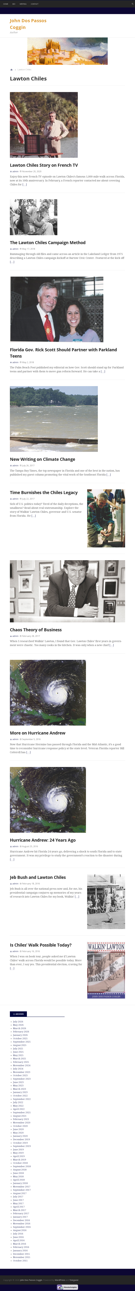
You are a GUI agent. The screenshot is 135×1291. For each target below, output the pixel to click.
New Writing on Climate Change (42, 459)
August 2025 (19, 1045)
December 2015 (21, 1254)
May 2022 (18, 1105)
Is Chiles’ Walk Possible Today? (41, 945)
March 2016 (19, 1243)
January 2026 (20, 1035)
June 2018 (18, 1173)
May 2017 (18, 1203)
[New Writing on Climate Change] (54, 454)
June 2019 (18, 1149)
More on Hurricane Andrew (37, 733)
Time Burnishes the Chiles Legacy (44, 492)
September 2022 (22, 1099)
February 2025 (21, 1062)
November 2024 (21, 1065)
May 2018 (18, 1176)
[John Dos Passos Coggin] (11, 69)
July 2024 (18, 1068)
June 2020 (18, 1129)
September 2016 (22, 1227)
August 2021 (19, 1116)
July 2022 (18, 1102)
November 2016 (21, 1223)
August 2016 (19, 1230)
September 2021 (22, 1112)
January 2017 (20, 1217)
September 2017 (22, 1190)
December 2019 (21, 1139)
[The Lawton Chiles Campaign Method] (33, 237)
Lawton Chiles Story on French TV (44, 165)
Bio (14, 4)
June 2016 (18, 1237)
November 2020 (21, 1122)
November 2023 (21, 1072)
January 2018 (20, 1183)
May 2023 (18, 1085)
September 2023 (22, 1078)
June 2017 (18, 1200)
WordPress (60, 1280)
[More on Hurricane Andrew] (48, 727)
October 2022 (20, 1095)
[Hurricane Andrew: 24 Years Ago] (48, 835)
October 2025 (20, 1038)
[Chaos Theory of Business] (67, 624)
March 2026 (19, 1028)
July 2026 (18, 1021)
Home (5, 4)
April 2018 (19, 1179)
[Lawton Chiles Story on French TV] (44, 160)
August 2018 (19, 1169)
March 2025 (19, 1058)
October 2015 (20, 1260)
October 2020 (20, 1126)
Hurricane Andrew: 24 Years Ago (43, 840)
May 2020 (18, 1132)
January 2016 (20, 1250)
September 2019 (22, 1146)
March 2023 (19, 1089)
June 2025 (18, 1052)
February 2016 (21, 1247)
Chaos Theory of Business (36, 629)
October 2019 (20, 1143)
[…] (24, 184)
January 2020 (20, 1136)
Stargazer (74, 1280)
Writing (23, 4)
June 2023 (18, 1082)
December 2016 (21, 1220)
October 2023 (20, 1075)
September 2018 (22, 1166)
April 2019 (19, 1156)
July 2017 (18, 1196)
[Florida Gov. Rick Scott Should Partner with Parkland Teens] (56, 344)
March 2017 (19, 1210)
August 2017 (19, 1193)
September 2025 (22, 1041)
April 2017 (19, 1206)
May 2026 (18, 1025)
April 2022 (19, 1109)
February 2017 (21, 1213)
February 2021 (21, 1119)
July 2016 (18, 1233)
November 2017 (21, 1186)
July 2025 (18, 1048)
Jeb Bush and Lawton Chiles (38, 877)
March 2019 (19, 1159)
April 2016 (19, 1240)
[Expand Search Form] (132, 3)
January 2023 (20, 1092)
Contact (34, 4)
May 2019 (18, 1153)
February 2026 (21, 1031)
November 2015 (21, 1257)
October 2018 (20, 1163)
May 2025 (18, 1055)
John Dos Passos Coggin (31, 1280)
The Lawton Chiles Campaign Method (48, 242)
